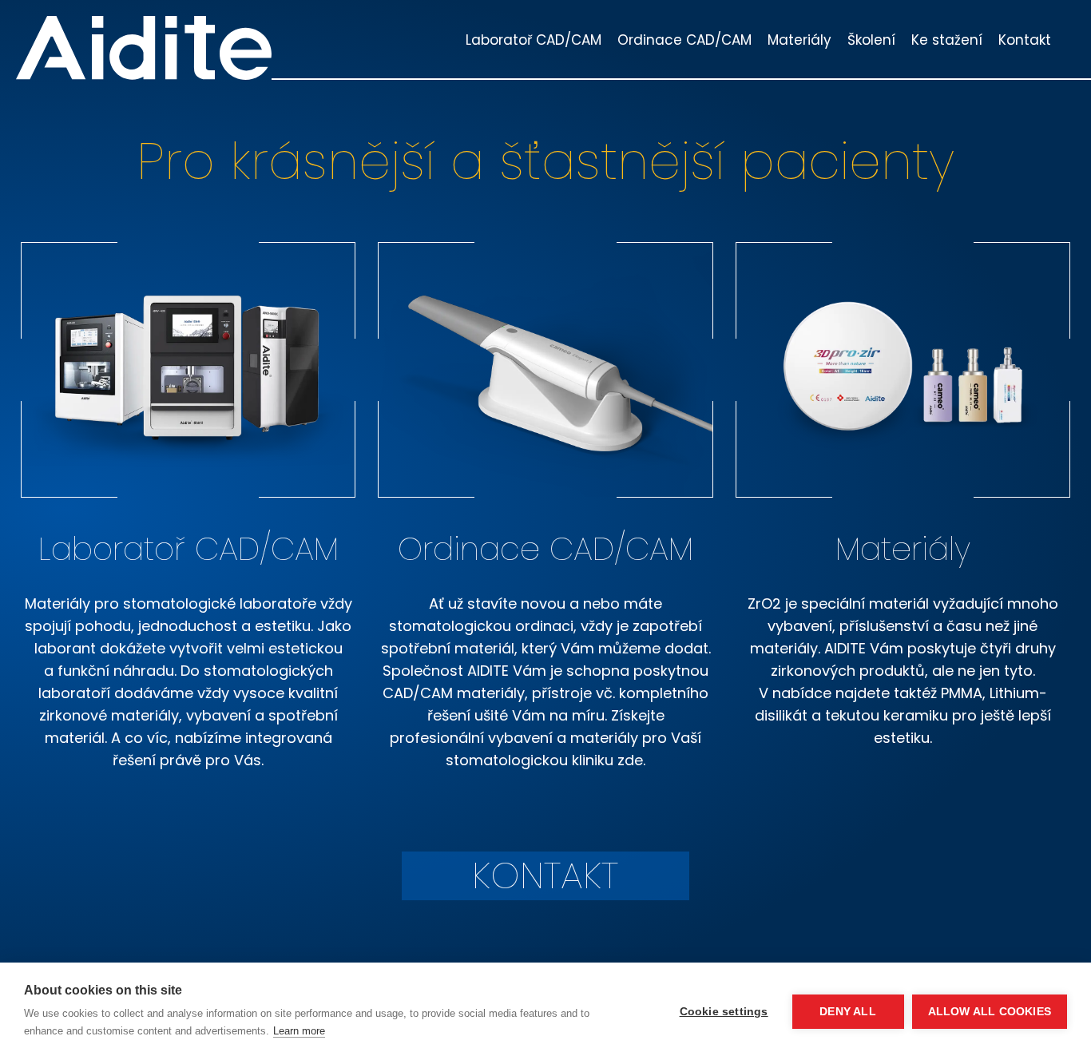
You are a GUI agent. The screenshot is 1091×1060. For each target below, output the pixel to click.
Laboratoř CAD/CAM (533, 40)
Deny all (847, 1012)
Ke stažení (946, 40)
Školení (871, 40)
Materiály (799, 40)
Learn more (299, 1031)
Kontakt (1024, 40)
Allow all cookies (989, 1012)
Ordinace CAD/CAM (684, 40)
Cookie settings (724, 1012)
